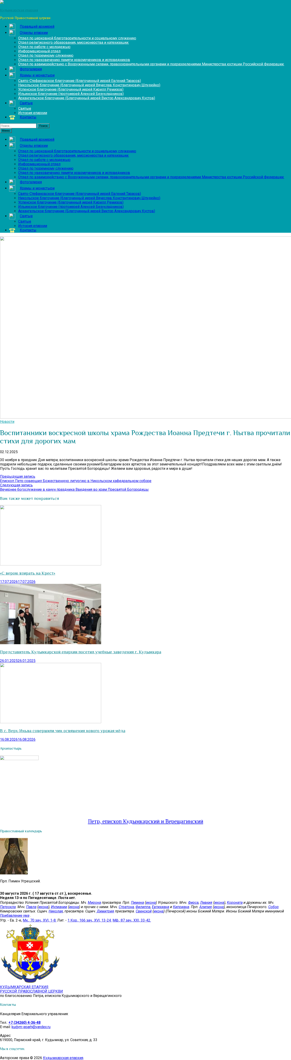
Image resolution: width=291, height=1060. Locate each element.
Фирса (193, 902)
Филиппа (142, 907)
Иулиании (59, 907)
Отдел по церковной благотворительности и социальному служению (77, 38)
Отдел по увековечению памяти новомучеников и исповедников (74, 60)
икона (151, 902)
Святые (24, 108)
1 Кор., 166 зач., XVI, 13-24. (90, 920)
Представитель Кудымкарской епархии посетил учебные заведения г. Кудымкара (80, 651)
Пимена (137, 902)
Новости (7, 421)
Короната (235, 902)
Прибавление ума (14, 915)
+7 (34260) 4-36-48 (24, 1022)
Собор (273, 907)
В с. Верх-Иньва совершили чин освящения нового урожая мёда (62, 730)
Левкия (206, 902)
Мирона (94, 902)
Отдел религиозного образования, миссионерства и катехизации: (73, 42)
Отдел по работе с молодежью (44, 47)
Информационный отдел (39, 51)
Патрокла (8, 907)
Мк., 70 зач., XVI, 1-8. (39, 920)
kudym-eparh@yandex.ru (31, 1027)
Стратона (126, 907)
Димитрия (105, 911)
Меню (6, 130)
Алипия (205, 907)
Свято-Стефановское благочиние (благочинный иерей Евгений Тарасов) (79, 81)
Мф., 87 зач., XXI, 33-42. (132, 920)
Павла (31, 907)
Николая (56, 911)
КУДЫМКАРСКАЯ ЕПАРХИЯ (31, 989)
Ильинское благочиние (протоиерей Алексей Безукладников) (71, 94)
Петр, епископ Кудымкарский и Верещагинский (145, 821)
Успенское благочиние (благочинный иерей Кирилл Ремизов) (70, 89)
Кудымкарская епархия (63, 1058)
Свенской (144, 911)
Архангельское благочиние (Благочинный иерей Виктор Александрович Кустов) (86, 98)
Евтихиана (160, 907)
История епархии (32, 113)
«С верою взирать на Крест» (27, 573)
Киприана (181, 907)
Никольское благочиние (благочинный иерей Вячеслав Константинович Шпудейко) (89, 85)
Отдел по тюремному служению (45, 55)
